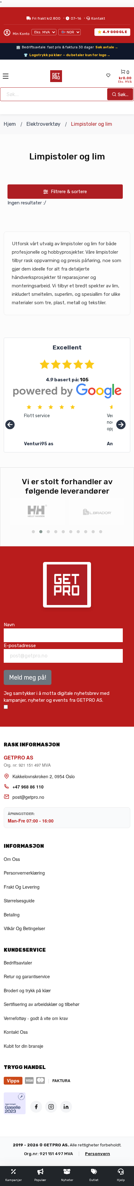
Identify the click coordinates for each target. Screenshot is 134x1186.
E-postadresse (20, 645)
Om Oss (12, 859)
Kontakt (98, 18)
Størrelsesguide (19, 900)
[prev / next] (33, 532)
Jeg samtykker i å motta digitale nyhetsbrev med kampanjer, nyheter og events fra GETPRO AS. (56, 697)
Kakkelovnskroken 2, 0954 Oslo (43, 776)
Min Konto (21, 34)
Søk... (122, 94)
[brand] (37, 511)
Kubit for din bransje (23, 1046)
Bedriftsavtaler (18, 962)
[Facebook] (36, 1107)
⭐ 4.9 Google (112, 32)
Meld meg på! (27, 677)
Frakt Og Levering (22, 887)
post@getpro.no (28, 797)
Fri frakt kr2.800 (46, 18)
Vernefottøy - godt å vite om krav (36, 1018)
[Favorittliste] (108, 76)
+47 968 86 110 (28, 786)
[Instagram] (51, 1107)
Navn (9, 624)
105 (84, 380)
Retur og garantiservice (27, 976)
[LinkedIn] (66, 1107)
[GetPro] (56, 76)
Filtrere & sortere (68, 191)
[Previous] (10, 425)
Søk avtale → (106, 47)
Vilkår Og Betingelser (24, 928)
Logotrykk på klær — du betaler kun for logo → (69, 55)
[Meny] (5, 76)
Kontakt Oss (16, 1032)
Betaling (12, 914)
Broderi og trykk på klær (27, 990)
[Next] (121, 425)
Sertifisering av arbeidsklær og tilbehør (41, 1004)
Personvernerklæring (24, 873)
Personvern (97, 1153)
